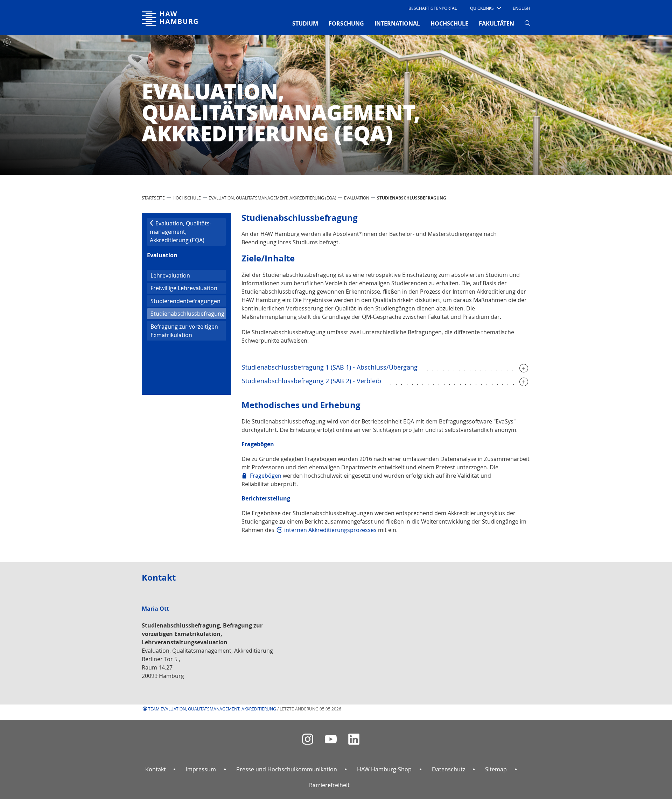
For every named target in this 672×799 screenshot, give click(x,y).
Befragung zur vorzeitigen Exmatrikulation (184, 331)
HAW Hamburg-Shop (384, 769)
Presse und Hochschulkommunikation (286, 769)
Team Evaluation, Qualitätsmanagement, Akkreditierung (212, 709)
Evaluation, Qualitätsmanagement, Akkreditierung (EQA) (272, 198)
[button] (485, 8)
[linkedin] (354, 739)
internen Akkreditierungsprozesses (330, 530)
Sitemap (496, 769)
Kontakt (155, 769)
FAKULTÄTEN (496, 23)
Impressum (201, 769)
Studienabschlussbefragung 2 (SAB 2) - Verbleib (311, 381)
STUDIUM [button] (305, 23)
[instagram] (307, 739)
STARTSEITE (153, 198)
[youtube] (330, 739)
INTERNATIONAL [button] (397, 23)
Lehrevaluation (170, 275)
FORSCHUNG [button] (346, 23)
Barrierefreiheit (329, 785)
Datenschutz (448, 769)
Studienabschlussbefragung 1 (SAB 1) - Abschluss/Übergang (330, 367)
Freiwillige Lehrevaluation (183, 288)
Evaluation (356, 198)
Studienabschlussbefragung (188, 313)
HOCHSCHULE (187, 198)
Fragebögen (265, 475)
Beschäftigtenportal (432, 8)
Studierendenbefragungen (185, 301)
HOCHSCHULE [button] (449, 23)
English (521, 8)
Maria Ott (155, 608)
